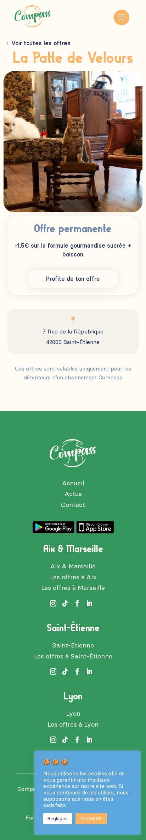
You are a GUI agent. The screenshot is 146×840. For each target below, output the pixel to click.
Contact (73, 505)
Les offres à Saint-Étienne (73, 656)
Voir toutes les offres (41, 43)
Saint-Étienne (73, 645)
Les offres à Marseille (73, 588)
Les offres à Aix (73, 577)
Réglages (57, 818)
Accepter (91, 818)
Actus (73, 494)
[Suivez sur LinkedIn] (89, 603)
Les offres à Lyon (73, 724)
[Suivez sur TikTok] (65, 603)
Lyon (73, 713)
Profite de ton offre (73, 279)
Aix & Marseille (73, 566)
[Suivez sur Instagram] (53, 603)
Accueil (73, 483)
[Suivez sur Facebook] (77, 603)
